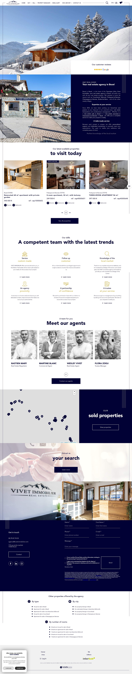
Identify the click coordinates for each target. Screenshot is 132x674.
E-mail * (98, 531)
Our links (81, 663)
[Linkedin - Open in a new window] (16, 563)
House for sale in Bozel (40, 607)
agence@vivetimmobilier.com (18, 542)
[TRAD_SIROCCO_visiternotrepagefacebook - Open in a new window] (10, 563)
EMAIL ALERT (56, 3)
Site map (68, 663)
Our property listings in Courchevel (84, 611)
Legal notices (73, 663)
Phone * (67, 531)
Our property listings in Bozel (83, 607)
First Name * (100, 522)
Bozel (101, 116)
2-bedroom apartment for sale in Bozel (62, 629)
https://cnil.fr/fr (98, 575)
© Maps (66, 442)
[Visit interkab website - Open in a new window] (89, 658)
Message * (68, 541)
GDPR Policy (85, 663)
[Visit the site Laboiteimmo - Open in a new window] (66, 669)
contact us (77, 3)
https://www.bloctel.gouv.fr (69, 578)
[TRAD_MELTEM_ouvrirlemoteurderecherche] (107, 2)
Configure (8, 668)
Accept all (20, 668)
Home (23, 3)
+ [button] (74, 391)
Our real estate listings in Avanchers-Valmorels (87, 609)
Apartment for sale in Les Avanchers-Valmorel (46, 611)
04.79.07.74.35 (13, 538)
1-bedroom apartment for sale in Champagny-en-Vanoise (67, 637)
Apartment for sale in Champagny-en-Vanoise (46, 616)
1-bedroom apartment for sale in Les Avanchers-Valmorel (67, 632)
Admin (77, 663)
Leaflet (61, 442)
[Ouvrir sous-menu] (31, 2)
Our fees (64, 663)
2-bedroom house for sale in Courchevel (62, 634)
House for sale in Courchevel (42, 614)
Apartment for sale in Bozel (41, 609)
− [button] (74, 394)
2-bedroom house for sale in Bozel (60, 627)
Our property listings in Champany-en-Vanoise (87, 614)
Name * (67, 522)
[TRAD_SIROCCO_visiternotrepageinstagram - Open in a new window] (22, 563)
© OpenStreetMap (72, 442)
